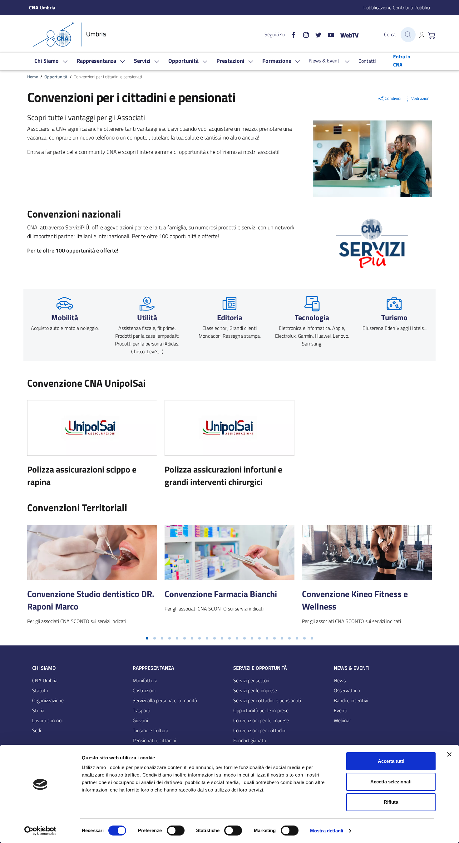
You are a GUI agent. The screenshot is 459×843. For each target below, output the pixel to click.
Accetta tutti (391, 761)
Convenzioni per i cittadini (259, 730)
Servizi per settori (251, 680)
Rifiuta (391, 802)
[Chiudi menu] (450, 14)
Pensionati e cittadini (154, 740)
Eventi (340, 710)
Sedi (36, 730)
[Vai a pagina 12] (229, 638)
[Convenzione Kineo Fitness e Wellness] (367, 552)
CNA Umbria (44, 680)
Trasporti (141, 710)
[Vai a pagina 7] (192, 638)
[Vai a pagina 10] (214, 638)
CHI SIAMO (44, 668)
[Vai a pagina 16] (259, 638)
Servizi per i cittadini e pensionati (267, 700)
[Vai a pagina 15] (252, 638)
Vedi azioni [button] (421, 98)
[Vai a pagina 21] (297, 638)
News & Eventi (351, 668)
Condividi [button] (393, 98)
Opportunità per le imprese (261, 710)
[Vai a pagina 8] (199, 638)
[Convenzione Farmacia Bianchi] (229, 552)
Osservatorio (347, 690)
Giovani (140, 720)
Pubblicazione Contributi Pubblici (396, 7)
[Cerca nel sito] (408, 34)
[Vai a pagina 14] (244, 638)
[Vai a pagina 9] (207, 638)
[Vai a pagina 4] (169, 638)
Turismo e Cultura (150, 730)
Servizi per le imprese (255, 690)
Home (32, 76)
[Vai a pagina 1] (147, 638)
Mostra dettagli (326, 830)
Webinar (342, 720)
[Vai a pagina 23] (312, 638)
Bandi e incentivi (351, 700)
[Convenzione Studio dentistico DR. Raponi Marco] (92, 552)
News (340, 680)
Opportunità (55, 76)
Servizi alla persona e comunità (165, 700)
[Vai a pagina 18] (274, 638)
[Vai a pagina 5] (177, 638)
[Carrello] (432, 34)
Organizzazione (48, 700)
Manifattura (145, 680)
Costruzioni (144, 690)
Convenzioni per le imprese (261, 720)
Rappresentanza (153, 668)
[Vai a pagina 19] (282, 638)
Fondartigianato (249, 740)
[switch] (176, 831)
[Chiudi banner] (449, 754)
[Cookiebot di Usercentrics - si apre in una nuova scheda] (40, 831)
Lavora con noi (47, 720)
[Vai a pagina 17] (267, 638)
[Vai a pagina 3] (162, 638)
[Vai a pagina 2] (154, 638)
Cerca (390, 34)
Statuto (40, 690)
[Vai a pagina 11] (222, 638)
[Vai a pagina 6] (184, 638)
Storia (38, 710)
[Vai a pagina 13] (237, 638)
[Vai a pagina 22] (304, 638)
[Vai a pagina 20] (289, 638)
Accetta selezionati (391, 781)
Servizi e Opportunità (260, 668)
